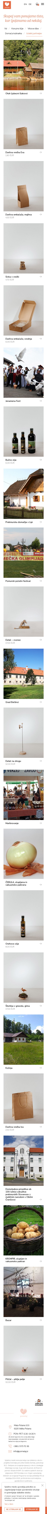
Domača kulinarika (13, 33)
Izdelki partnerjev (34, 33)
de (30, 4)
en (25, 4)
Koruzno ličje (17, 28)
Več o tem (9, 1504)
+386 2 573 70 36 (21, 1446)
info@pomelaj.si (21, 1451)
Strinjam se (32, 1509)
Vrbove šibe (33, 28)
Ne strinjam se (13, 1509)
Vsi (5, 28)
